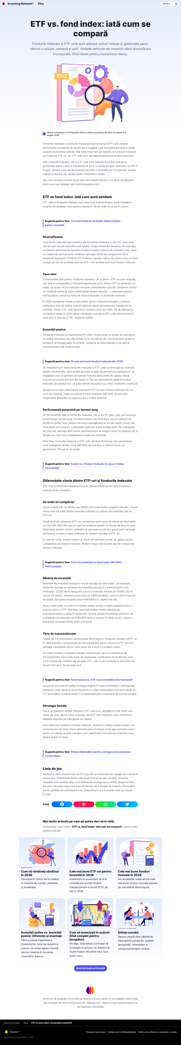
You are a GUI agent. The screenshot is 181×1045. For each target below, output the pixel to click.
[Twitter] (127, 804)
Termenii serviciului (96, 1032)
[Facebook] (62, 804)
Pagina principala (11, 1023)
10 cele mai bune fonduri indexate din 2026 (97, 361)
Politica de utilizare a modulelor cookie (157, 1032)
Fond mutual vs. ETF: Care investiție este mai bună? (102, 679)
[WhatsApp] (105, 804)
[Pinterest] (83, 804)
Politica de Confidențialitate (122, 1032)
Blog (41, 3)
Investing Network (21, 3)
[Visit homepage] (90, 990)
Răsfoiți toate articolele (90, 968)
